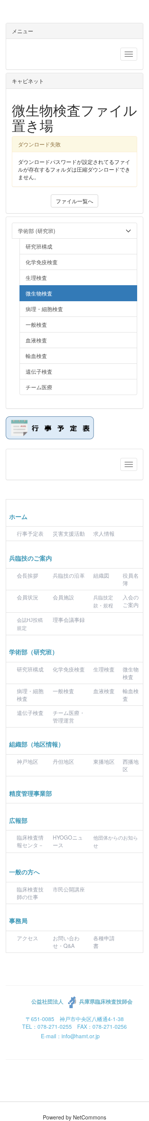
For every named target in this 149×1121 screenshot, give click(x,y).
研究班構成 (30, 669)
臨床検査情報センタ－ (30, 841)
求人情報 (104, 533)
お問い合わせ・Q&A (66, 941)
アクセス (27, 938)
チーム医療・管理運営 (69, 716)
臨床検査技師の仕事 (30, 893)
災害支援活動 (69, 533)
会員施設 (63, 597)
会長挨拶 (27, 575)
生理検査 (104, 669)
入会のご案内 (131, 601)
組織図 (101, 575)
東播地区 (104, 761)
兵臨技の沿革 (69, 575)
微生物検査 (131, 673)
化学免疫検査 (69, 669)
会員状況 (27, 597)
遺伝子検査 (30, 712)
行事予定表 (30, 533)
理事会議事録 (69, 619)
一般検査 (63, 691)
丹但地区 (63, 761)
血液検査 (104, 691)
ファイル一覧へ (74, 201)
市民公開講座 (69, 889)
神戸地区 (27, 761)
